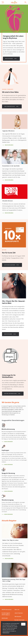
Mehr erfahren (8, 334)
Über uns (17, 609)
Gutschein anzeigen (9, 264)
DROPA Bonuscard (6, 609)
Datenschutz (6, 632)
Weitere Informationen (10, 393)
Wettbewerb (18, 616)
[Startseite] (14, 2)
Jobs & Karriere (19, 613)
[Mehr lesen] (14, 19)
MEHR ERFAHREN (9, 58)
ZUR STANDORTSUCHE (9, 106)
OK (23, 624)
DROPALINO (5, 618)
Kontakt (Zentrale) (19, 620)
